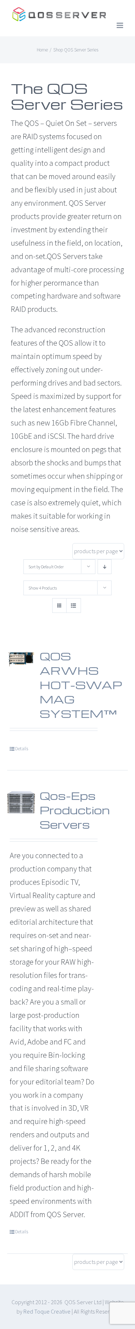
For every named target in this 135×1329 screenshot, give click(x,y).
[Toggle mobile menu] (120, 25)
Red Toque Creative (47, 1311)
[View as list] (74, 605)
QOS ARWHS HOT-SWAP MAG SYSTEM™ (81, 684)
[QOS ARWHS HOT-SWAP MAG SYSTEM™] (21, 658)
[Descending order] (105, 566)
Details (21, 749)
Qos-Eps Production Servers (75, 809)
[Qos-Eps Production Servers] (21, 802)
